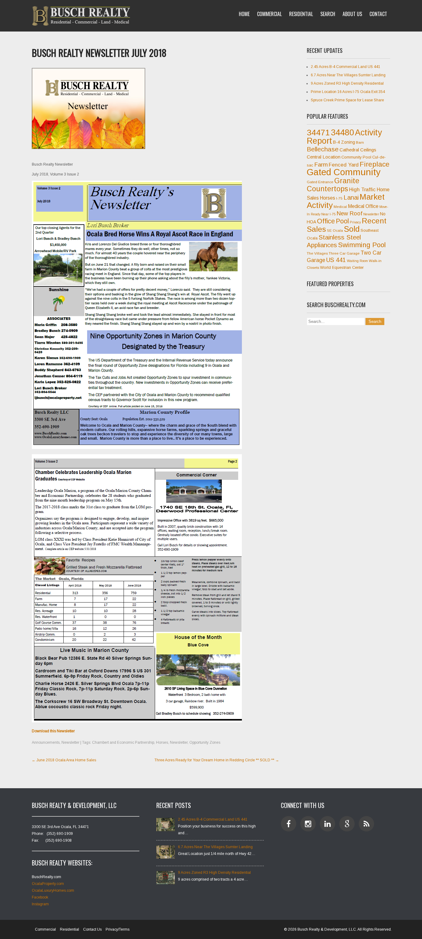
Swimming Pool (362, 245)
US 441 (336, 260)
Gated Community (344, 172)
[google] (347, 823)
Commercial (269, 14)
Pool (342, 221)
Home (244, 14)
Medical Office (363, 206)
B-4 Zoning (344, 142)
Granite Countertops (333, 185)
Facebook (40, 897)
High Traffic (362, 189)
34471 (318, 132)
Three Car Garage (344, 253)
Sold (352, 229)
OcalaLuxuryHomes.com (53, 890)
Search (327, 14)
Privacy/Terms (117, 929)
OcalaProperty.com (48, 884)
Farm (321, 164)
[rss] (366, 823)
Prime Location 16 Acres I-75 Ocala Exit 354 (348, 92)
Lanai (351, 197)
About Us (352, 14)
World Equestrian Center (342, 267)
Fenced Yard (344, 165)
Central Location (323, 156)
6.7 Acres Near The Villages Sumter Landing (348, 75)
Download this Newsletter (53, 731)
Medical (340, 207)
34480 (342, 132)
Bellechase (323, 149)
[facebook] (288, 823)
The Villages (317, 253)
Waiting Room (357, 261)
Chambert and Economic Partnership (123, 742)
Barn (360, 142)
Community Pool (356, 157)
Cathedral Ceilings (358, 149)
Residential (301, 14)
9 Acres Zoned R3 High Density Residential (347, 83)
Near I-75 (328, 214)
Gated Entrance (320, 182)
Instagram (40, 904)
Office (326, 221)
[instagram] (308, 823)
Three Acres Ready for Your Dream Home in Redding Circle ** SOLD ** (216, 760)
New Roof (349, 213)
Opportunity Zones (204, 742)
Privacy (355, 222)
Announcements (46, 742)
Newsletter (70, 742)
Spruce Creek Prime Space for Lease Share (347, 100)
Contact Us (92, 929)
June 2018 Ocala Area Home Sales (64, 760)
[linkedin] (327, 823)
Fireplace (375, 164)
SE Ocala (335, 230)
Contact (378, 14)
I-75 (339, 198)
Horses (162, 742)
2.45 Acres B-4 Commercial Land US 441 (345, 67)
